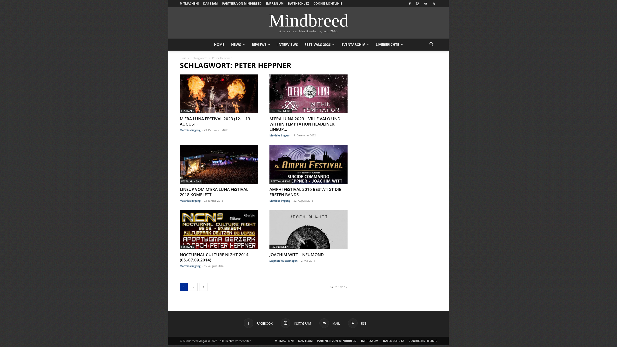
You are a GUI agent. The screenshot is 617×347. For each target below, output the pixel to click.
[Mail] (425, 3)
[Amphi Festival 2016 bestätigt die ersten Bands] (308, 164)
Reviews (259, 44)
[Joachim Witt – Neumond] (308, 229)
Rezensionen (279, 246)
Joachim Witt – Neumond (296, 254)
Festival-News (280, 111)
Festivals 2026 (318, 44)
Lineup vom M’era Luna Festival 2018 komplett (214, 192)
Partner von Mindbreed (242, 3)
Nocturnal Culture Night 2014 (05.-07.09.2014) (214, 257)
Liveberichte (387, 44)
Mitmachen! (189, 3)
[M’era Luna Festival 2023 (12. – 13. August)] (219, 93)
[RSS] (433, 3)
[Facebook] (409, 3)
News (236, 44)
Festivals (187, 111)
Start (183, 58)
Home (219, 44)
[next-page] (204, 287)
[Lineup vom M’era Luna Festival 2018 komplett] (219, 164)
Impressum (274, 3)
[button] (431, 45)
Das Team (210, 3)
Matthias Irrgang (190, 130)
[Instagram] (417, 3)
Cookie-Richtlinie (328, 3)
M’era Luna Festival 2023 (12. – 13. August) (215, 121)
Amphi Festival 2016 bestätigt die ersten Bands (305, 192)
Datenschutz (298, 3)
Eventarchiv (353, 44)
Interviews (287, 44)
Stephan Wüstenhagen (283, 260)
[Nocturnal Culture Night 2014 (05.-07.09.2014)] (219, 229)
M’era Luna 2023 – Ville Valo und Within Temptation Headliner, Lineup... (304, 124)
